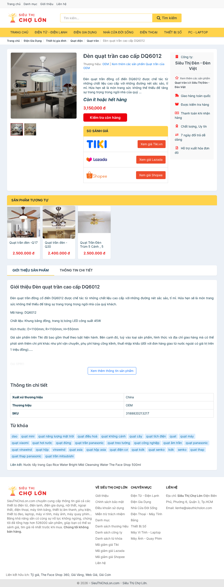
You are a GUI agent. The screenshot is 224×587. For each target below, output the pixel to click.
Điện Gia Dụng (85, 32)
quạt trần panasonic (89, 443)
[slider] (16, 129)
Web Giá (91, 575)
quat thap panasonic (26, 456)
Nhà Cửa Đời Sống (118, 32)
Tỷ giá (34, 575)
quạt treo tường (119, 443)
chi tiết (76, 270)
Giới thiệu (46, 4)
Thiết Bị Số (173, 32)
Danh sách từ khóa (108, 538)
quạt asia (75, 449)
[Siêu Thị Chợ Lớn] (29, 491)
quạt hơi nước (42, 443)
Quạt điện (76, 40)
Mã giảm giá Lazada (109, 550)
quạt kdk (138, 449)
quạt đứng (63, 443)
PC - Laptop (198, 32)
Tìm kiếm (169, 18)
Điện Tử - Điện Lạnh (51, 32)
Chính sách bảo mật (109, 502)
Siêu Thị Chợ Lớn (134, 583)
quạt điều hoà (87, 436)
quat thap (197, 449)
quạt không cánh (113, 436)
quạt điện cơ (119, 449)
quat (173, 436)
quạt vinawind (22, 449)
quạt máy (187, 436)
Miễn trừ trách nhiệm (110, 514)
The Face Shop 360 (55, 575)
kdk (171, 449)
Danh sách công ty (108, 532)
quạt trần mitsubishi (59, 456)
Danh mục (30, 4)
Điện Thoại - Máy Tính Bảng (146, 517)
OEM (105, 64)
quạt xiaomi (20, 443)
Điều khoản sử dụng (109, 508)
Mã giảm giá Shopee (110, 557)
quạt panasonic (197, 443)
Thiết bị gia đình (56, 40)
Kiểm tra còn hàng (105, 117)
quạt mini (27, 436)
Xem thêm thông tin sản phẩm (112, 371)
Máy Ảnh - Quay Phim (146, 538)
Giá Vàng (77, 575)
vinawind (59, 449)
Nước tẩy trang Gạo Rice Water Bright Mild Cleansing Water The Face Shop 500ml (82, 464)
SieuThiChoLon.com (105, 583)
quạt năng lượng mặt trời (56, 436)
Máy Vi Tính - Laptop (146, 532)
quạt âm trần (172, 443)
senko (182, 449)
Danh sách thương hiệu (111, 526)
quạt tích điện (156, 436)
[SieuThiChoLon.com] (27, 17)
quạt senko (156, 449)
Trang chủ (14, 4)
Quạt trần (93, 40)
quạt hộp (42, 449)
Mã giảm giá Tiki (107, 544)
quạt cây (136, 436)
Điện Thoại (149, 32)
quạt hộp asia (96, 449)
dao (14, 436)
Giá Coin (105, 575)
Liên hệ (61, 4)
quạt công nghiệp (146, 443)
